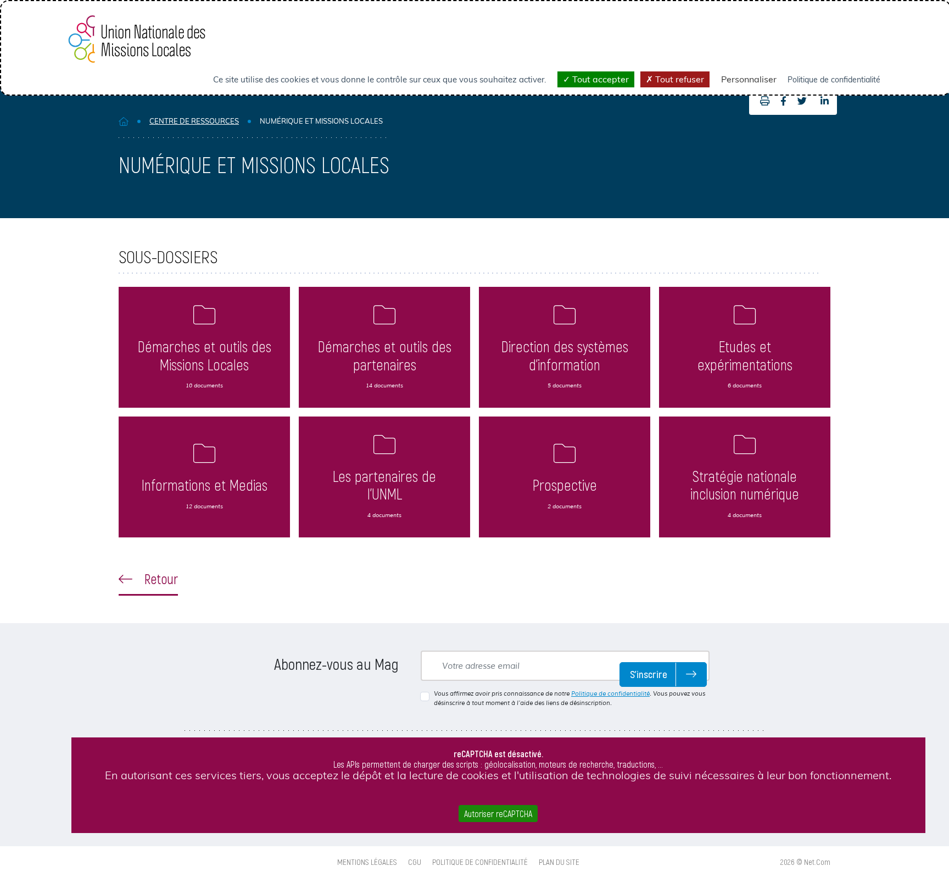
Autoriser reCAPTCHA (498, 813)
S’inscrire (648, 674)
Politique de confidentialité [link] (834, 80)
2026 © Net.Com (805, 862)
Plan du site (559, 862)
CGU (414, 862)
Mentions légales (367, 862)
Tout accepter (599, 79)
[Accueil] (124, 121)
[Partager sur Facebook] (783, 101)
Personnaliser (749, 79)
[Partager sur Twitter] (802, 101)
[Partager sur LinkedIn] (824, 101)
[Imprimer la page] (762, 101)
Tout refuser (678, 79)
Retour (159, 578)
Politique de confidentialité (610, 693)
